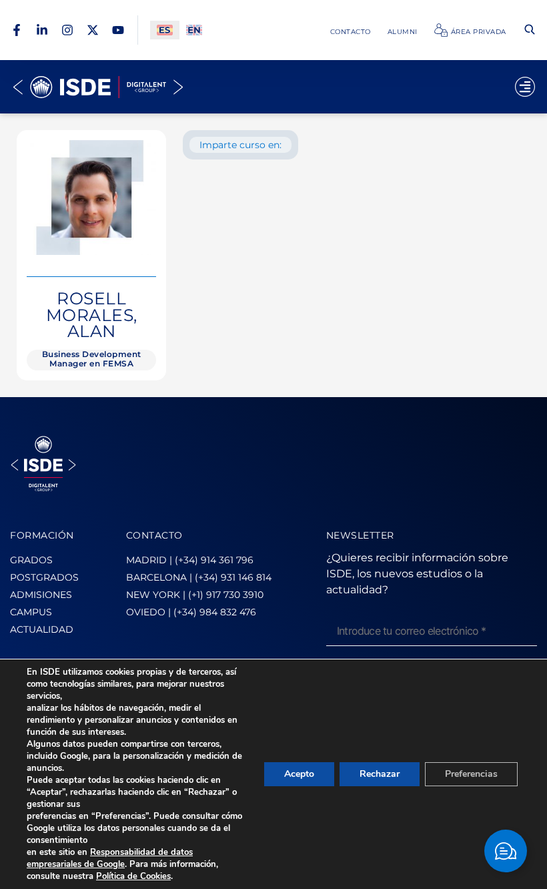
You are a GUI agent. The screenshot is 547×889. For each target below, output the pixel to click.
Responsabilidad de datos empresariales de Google (110, 858)
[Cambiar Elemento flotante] (505, 851)
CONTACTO (154, 535)
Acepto (299, 774)
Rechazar (380, 774)
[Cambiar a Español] (164, 30)
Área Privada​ (478, 31)
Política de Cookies (133, 876)
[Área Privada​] (441, 30)
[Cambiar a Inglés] (194, 30)
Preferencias (471, 774)
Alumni (403, 31)
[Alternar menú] (525, 86)
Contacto (350, 31)
